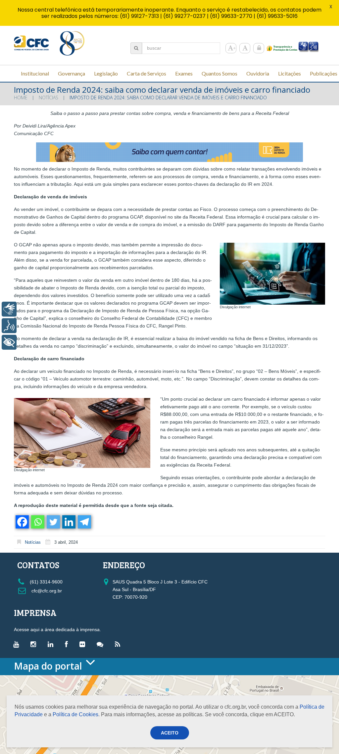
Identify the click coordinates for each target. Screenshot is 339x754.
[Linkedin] (68, 521)
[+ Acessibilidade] (9, 342)
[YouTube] (17, 644)
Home (20, 97)
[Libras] (9, 309)
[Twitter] (53, 521)
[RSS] (119, 644)
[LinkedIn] (52, 644)
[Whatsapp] (37, 521)
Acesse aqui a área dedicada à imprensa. (57, 629)
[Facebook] (22, 521)
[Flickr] (83, 644)
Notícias (48, 97)
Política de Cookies (75, 714)
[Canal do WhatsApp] (102, 644)
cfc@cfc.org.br (46, 590)
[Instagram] (34, 644)
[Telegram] (84, 521)
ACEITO (169, 732)
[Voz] (9, 325)
